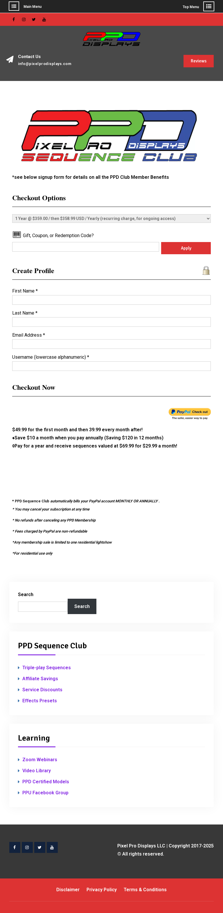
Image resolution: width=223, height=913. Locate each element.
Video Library (36, 770)
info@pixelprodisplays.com (44, 63)
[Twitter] (34, 19)
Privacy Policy (102, 889)
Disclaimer (68, 889)
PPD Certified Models (45, 781)
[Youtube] (44, 19)
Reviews (198, 61)
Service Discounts (42, 689)
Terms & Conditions (145, 889)
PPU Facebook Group (45, 792)
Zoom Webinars (39, 759)
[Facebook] (13, 19)
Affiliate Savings (40, 678)
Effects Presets (39, 700)
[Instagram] (23, 19)
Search (25, 594)
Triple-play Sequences (46, 667)
